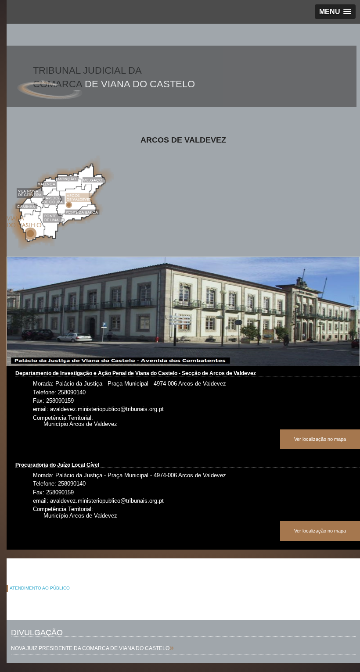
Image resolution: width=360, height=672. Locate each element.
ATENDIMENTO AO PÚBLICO (40, 588)
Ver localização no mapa (320, 439)
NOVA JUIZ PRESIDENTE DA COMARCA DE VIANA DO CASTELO (90, 648)
